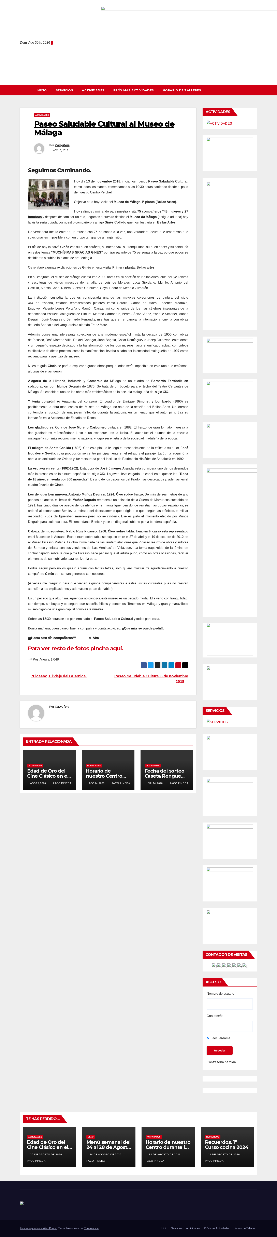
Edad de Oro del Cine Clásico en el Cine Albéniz (47, 776)
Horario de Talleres (182, 90)
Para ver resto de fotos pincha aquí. (75, 648)
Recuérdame (220, 1038)
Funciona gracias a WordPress (38, 1228)
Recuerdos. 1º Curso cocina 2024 (226, 1144)
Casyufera (62, 145)
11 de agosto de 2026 (224, 1154)
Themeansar (91, 1228)
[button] (256, 90)
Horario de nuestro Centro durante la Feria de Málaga (168, 1147)
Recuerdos (212, 1137)
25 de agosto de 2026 (46, 1154)
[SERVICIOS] (217, 722)
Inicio (42, 90)
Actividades (93, 90)
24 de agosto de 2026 (106, 1154)
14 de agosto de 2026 (165, 1154)
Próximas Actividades (133, 90)
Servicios (64, 90)
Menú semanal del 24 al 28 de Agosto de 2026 (108, 1147)
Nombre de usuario (220, 993)
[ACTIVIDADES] (219, 123)
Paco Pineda (62, 783)
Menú (90, 1137)
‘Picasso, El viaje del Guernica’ (59, 676)
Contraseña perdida (221, 1062)
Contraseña (215, 1016)
